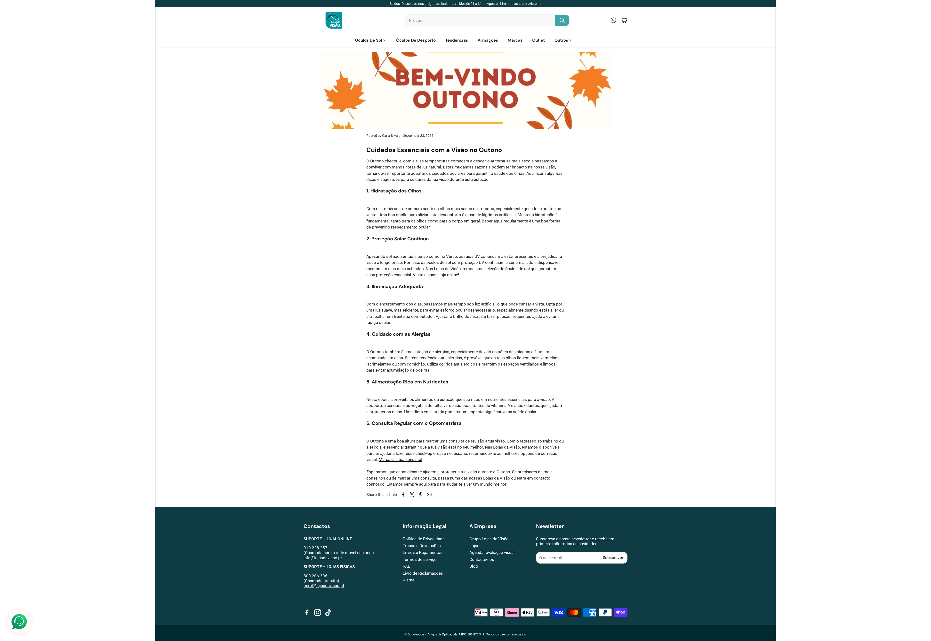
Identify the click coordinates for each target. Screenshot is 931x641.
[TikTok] (328, 612)
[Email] (429, 494)
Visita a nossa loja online (435, 274)
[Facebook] (307, 612)
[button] (487, 20)
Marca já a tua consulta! (400, 459)
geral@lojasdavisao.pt (324, 585)
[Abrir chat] (19, 622)
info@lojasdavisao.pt (323, 557)
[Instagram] (317, 612)
